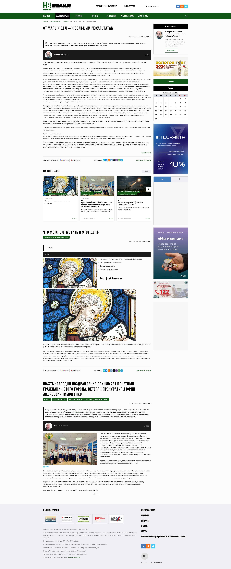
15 (180, 107)
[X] (114, 160)
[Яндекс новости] (75, 160)
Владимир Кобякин (61, 54)
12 (166, 107)
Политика (66, 21)
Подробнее (171, 50)
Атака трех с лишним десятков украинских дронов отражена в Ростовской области (130, 203)
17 (156, 111)
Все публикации (62, 16)
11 (161, 107)
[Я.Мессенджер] (104, 160)
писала (77, 412)
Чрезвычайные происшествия (127, 194)
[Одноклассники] (182, 6)
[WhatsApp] (119, 160)
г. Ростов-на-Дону (59, 399)
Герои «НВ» (97, 191)
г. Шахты (47, 399)
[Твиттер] (186, 6)
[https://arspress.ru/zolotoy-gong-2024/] (170, 66)
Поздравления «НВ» (87, 194)
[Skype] (121, 160)
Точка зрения (170, 26)
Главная (45, 21)
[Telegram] (111, 160)
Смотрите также (51, 171)
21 (175, 111)
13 (170, 107)
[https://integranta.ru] (170, 149)
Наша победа (129, 6)
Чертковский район (85, 510)
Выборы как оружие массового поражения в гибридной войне (175, 34)
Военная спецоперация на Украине (128, 191)
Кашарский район (50, 510)
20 (171, 111)
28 (175, 115)
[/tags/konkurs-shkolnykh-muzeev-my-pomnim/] (170, 253)
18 (161, 111)
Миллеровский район (67, 510)
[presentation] (148, 189)
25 (161, 115)
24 (156, 115)
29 (180, 115)
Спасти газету (144, 16)
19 (166, 111)
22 (180, 111)
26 (166, 115)
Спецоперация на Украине (106, 6)
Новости (79, 16)
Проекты (95, 16)
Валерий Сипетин (88, 218)
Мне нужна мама (127, 16)
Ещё (146, 171)
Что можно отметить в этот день (55, 194)
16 (185, 107)
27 (171, 115)
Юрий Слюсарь (132, 536)
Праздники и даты (87, 191)
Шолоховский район (102, 510)
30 (185, 115)
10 (156, 107)
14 (175, 107)
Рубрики (46, 16)
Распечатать (146, 152)
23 (185, 111)
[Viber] (116, 160)
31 (156, 119)
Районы (170, 81)
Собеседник (111, 16)
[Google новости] (64, 160)
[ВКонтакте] (178, 6)
